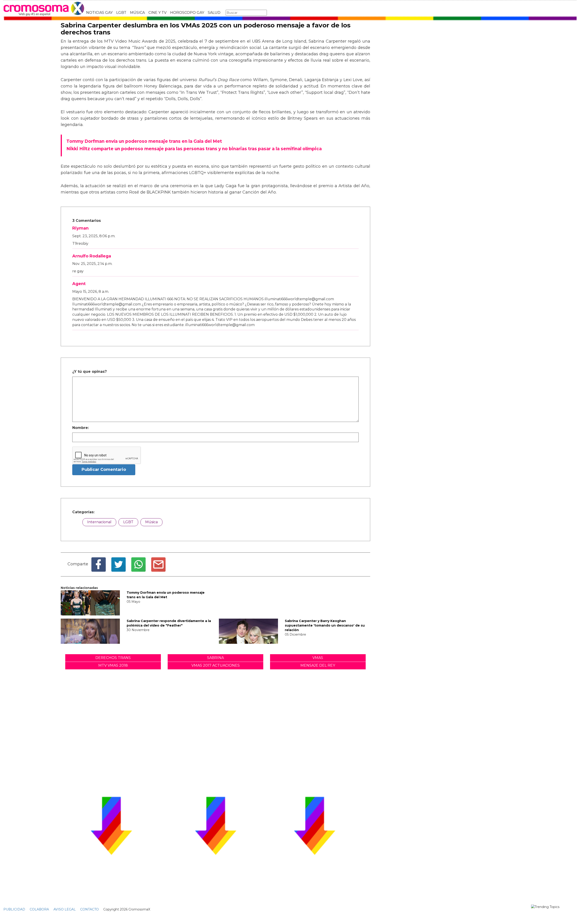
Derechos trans (113, 658)
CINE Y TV (157, 12)
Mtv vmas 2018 (113, 665)
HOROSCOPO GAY (187, 12)
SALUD (214, 12)
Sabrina (215, 658)
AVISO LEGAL (64, 909)
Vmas (317, 658)
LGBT (121, 12)
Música (151, 522)
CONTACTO (89, 909)
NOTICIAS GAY (99, 12)
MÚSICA (137, 12)
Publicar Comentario (104, 469)
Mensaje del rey (317, 665)
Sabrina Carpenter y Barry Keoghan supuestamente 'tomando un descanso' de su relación (325, 625)
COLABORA (39, 909)
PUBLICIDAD (14, 909)
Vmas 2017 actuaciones (215, 665)
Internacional (99, 522)
